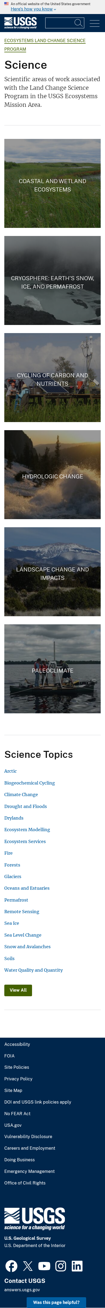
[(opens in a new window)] (11, 1265)
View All (18, 990)
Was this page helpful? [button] (56, 1302)
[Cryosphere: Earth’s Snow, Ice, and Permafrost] (52, 280)
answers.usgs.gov (22, 1289)
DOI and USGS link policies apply (37, 1102)
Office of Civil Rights (25, 1183)
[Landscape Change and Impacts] (52, 571)
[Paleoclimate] (52, 668)
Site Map (13, 1090)
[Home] (20, 27)
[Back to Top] (85, 1288)
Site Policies (16, 1067)
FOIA (9, 1056)
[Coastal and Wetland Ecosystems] (52, 183)
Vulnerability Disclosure (28, 1136)
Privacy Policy (18, 1079)
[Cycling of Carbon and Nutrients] (52, 377)
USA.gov (13, 1125)
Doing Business (19, 1160)
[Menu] (95, 23)
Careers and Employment (29, 1148)
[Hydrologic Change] (52, 474)
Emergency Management (29, 1171)
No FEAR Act (17, 1113)
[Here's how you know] (52, 7)
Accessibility (17, 1044)
